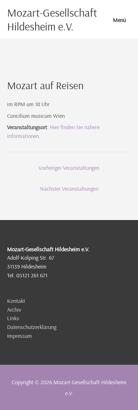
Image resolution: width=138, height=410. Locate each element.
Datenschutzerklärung (31, 326)
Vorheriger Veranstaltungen (69, 167)
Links (13, 318)
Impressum (19, 335)
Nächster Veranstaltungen (69, 188)
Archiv (14, 309)
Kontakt (16, 300)
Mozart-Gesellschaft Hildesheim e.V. (52, 19)
